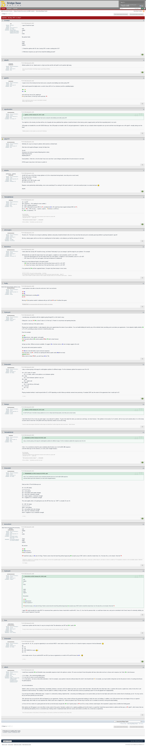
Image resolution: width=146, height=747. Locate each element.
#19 (143, 620)
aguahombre (8, 109)
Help (142, 5)
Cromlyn (7, 20)
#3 (143, 60)
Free (5, 620)
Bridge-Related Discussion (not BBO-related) (24, 11)
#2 (143, 20)
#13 (143, 364)
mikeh (6, 667)
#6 (143, 139)
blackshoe (7, 246)
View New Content (138, 11)
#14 (143, 404)
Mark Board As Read (26, 744)
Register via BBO (125, 5)
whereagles (7, 230)
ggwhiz (6, 78)
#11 (143, 283)
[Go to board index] (11, 3)
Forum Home (10, 744)
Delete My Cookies (18, 744)
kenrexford (7, 524)
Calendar (15, 8)
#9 (143, 230)
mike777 (6, 139)
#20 (143, 638)
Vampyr (6, 404)
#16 (143, 468)
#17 (143, 524)
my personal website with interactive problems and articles (37, 304)
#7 (143, 170)
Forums (3, 8)
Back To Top (4, 744)
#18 (143, 571)
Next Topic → (141, 723)
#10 (143, 246)
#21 (143, 667)
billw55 (6, 60)
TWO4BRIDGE (8, 197)
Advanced (144, 8)
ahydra (6, 170)
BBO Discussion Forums (6, 11)
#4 (143, 78)
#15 (143, 432)
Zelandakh (7, 364)
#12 (143, 312)
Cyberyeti (7, 312)
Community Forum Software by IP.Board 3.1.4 (134, 744)
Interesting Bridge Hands (41, 11)
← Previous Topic (122, 723)
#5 (143, 109)
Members (9, 8)
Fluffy (6, 283)
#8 (143, 197)
